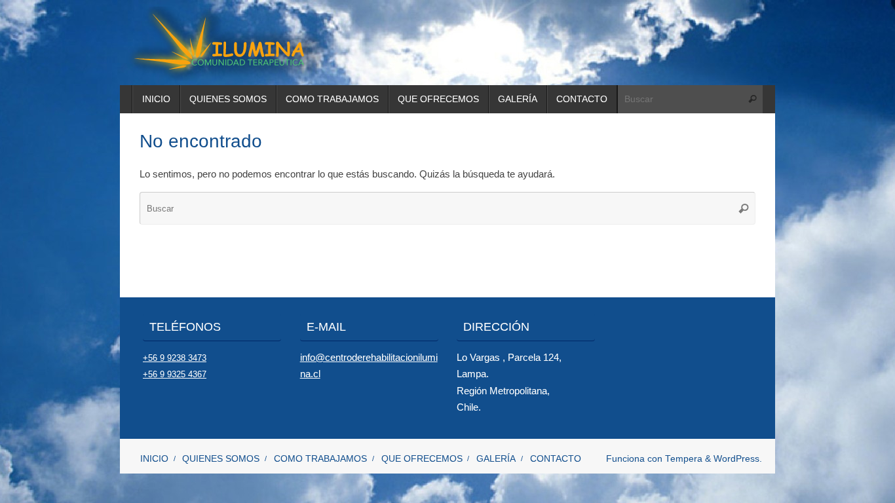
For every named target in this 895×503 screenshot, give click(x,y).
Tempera (683, 459)
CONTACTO (555, 459)
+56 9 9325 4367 (174, 374)
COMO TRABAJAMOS (320, 459)
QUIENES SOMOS (220, 459)
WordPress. (738, 459)
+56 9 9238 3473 (174, 358)
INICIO (154, 459)
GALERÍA (496, 459)
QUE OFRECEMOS (422, 459)
